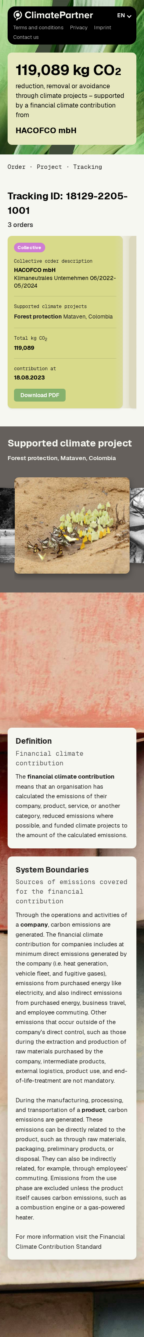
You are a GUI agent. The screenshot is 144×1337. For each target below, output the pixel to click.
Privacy (79, 27)
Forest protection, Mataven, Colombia (62, 458)
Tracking (87, 166)
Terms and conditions (38, 27)
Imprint (102, 27)
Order (17, 166)
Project (49, 166)
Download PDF (39, 395)
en (121, 15)
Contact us (26, 37)
